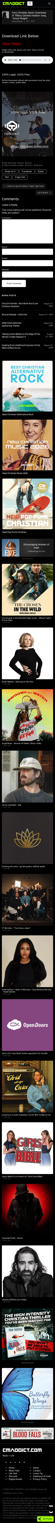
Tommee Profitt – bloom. (12, 1238)
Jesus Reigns (11, 43)
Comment (7, 218)
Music (29, 163)
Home (12, 1468)
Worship (39, 165)
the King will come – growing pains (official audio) (23, 866)
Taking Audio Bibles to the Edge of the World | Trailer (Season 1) (21, 335)
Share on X (10, 171)
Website (5, 270)
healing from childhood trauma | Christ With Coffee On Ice (21, 346)
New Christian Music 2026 (15, 473)
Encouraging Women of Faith (36, 546)
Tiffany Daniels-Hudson (14, 165)
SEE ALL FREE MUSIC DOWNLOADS (30, 146)
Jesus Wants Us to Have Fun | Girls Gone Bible (22, 1176)
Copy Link (20, 177)
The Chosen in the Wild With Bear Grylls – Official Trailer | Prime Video (27, 619)
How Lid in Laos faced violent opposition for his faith (25, 1053)
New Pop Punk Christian (14, 532)
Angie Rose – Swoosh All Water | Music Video (21, 743)
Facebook (27, 171)
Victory (30, 165)
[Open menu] (30, 3)
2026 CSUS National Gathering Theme (11, 324)
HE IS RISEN (43, 192)
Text (7, 177)
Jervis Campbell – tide (11, 805)
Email (41, 171)
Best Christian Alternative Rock (17, 414)
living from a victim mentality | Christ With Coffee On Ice (26, 1115)
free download (10, 163)
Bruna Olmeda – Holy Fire (14, 314)
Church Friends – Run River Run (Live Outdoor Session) (20, 304)
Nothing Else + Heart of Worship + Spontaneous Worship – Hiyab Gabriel (27, 990)
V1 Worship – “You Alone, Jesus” (16, 928)
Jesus (21, 163)
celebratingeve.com (36, 551)
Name (5, 247)
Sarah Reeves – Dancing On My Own (18, 682)
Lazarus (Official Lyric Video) (14, 1300)
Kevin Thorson (17, 21)
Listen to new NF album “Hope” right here (25, 186)
